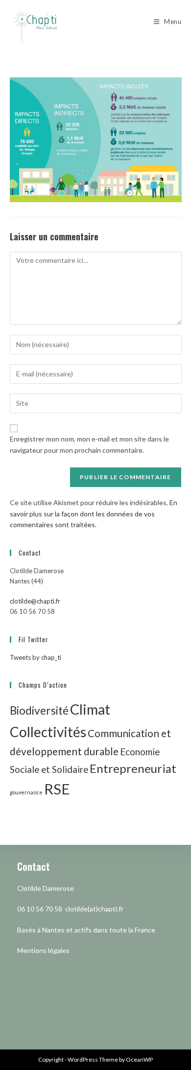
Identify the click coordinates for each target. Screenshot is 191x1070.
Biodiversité (39, 710)
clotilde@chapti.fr (35, 601)
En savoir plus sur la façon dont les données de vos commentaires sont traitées (93, 513)
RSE (57, 788)
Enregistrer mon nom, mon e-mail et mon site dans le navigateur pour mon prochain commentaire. (89, 444)
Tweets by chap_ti (35, 657)
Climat (90, 709)
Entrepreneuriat (133, 768)
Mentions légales (43, 950)
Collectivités (48, 731)
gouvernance (26, 792)
